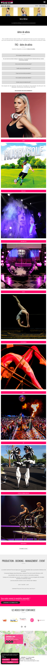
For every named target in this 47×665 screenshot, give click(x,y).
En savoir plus (4, 657)
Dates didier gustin (40, 85)
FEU (23, 442)
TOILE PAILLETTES (23, 241)
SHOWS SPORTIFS (23, 543)
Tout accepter (6, 659)
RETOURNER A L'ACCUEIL (23, 548)
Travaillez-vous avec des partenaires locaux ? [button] (23, 68)
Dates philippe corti (26, 85)
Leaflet (40, 651)
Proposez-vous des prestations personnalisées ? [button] (23, 73)
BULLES (23, 291)
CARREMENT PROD (28, 655)
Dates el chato (33, 87)
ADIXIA (23, 140)
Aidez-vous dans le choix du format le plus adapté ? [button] (23, 64)
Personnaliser (10, 662)
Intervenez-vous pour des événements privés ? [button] (23, 82)
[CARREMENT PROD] (7, 2)
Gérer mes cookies (31, 654)
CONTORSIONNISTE (23, 342)
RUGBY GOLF (23, 191)
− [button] (1, 631)
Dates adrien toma (20, 85)
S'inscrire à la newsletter (10, 602)
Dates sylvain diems (13, 85)
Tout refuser (14, 659)
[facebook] (7, 639)
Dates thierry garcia (20, 87)
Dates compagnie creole (5, 85)
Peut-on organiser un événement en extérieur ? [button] (23, 55)
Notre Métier (24, 19)
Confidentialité (23, 654)
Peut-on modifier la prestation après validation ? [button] (23, 77)
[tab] (23, 55)
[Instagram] (9, 639)
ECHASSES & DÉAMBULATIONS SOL (23, 493)
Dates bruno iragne (27, 87)
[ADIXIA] (23, 11)
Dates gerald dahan (33, 85)
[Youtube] (12, 639)
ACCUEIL (36, 5)
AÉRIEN (23, 392)
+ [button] (1, 629)
